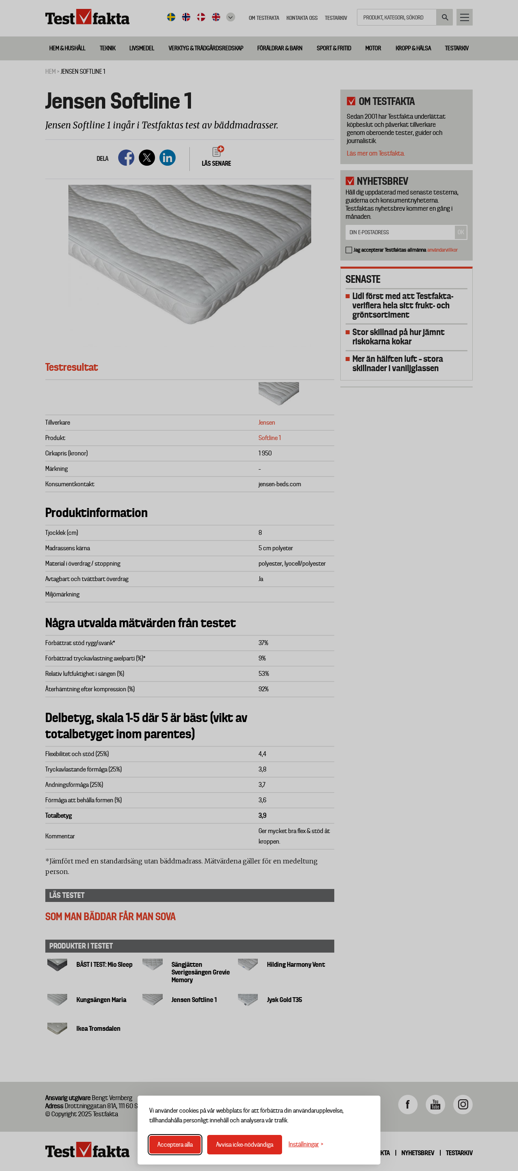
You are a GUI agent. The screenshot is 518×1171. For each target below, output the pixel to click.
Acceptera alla (175, 1144)
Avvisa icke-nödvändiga (244, 1144)
